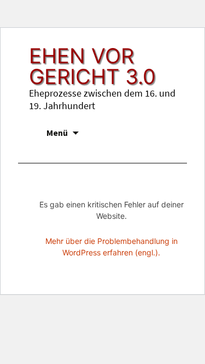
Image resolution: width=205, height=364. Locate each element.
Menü (57, 132)
